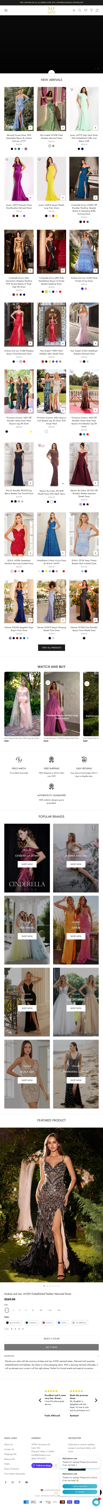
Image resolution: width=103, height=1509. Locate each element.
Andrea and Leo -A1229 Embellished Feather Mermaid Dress (37, 1294)
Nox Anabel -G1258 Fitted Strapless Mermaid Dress (51, 137)
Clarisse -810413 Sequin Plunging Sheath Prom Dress (51, 629)
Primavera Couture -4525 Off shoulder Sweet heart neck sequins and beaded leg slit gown (84, 422)
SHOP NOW (76, 936)
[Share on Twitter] (15, 1329)
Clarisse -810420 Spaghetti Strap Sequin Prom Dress (19, 629)
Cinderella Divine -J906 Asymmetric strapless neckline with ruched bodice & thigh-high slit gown (19, 282)
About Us (8, 1444)
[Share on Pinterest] (19, 1329)
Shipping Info (10, 1454)
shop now (27, 1008)
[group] (51, 44)
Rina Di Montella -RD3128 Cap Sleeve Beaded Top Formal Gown (19, 492)
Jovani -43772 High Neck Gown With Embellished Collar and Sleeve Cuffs (84, 138)
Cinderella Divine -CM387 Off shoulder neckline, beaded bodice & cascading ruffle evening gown (84, 209)
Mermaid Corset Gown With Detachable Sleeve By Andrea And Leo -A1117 (19, 138)
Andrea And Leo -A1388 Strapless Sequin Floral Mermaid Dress (19, 352)
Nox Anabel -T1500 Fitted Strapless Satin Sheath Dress (51, 352)
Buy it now (51, 1347)
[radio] (6, 1310)
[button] (96, 1502)
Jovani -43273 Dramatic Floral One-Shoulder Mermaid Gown (19, 206)
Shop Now (27, 864)
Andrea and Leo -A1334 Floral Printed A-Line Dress (84, 279)
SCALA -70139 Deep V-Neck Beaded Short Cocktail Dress (84, 562)
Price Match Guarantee (14, 1473)
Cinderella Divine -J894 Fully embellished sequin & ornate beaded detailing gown (51, 280)
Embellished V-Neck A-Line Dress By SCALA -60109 (51, 562)
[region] (51, 44)
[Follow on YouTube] (26, 1482)
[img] (56, 1391)
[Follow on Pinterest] (19, 1482)
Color (6, 1317)
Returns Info (9, 1459)
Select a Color (51, 1338)
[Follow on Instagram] (12, 1482)
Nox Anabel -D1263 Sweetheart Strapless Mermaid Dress (84, 352)
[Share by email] (23, 1329)
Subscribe (77, 1468)
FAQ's (7, 1463)
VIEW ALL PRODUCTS (51, 647)
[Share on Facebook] (12, 1329)
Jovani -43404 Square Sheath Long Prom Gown (51, 206)
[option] (22, 707)
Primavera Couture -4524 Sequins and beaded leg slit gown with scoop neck (51, 420)
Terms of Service (11, 1468)
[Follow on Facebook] (5, 1482)
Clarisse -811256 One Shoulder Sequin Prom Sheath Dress (84, 629)
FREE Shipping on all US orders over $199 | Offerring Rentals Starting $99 (51, 2)
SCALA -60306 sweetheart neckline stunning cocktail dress (19, 562)
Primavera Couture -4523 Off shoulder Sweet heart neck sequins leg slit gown (18, 420)
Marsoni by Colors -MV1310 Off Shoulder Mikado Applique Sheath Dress (84, 493)
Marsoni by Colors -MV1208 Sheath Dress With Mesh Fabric (51, 492)
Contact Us (9, 1449)
